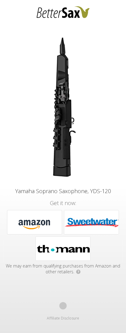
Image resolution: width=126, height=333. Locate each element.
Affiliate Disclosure (63, 318)
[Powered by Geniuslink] (63, 305)
